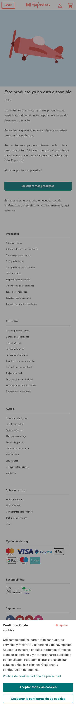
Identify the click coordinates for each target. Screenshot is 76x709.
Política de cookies (16, 676)
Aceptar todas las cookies (38, 687)
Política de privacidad (45, 676)
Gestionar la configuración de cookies (38, 698)
